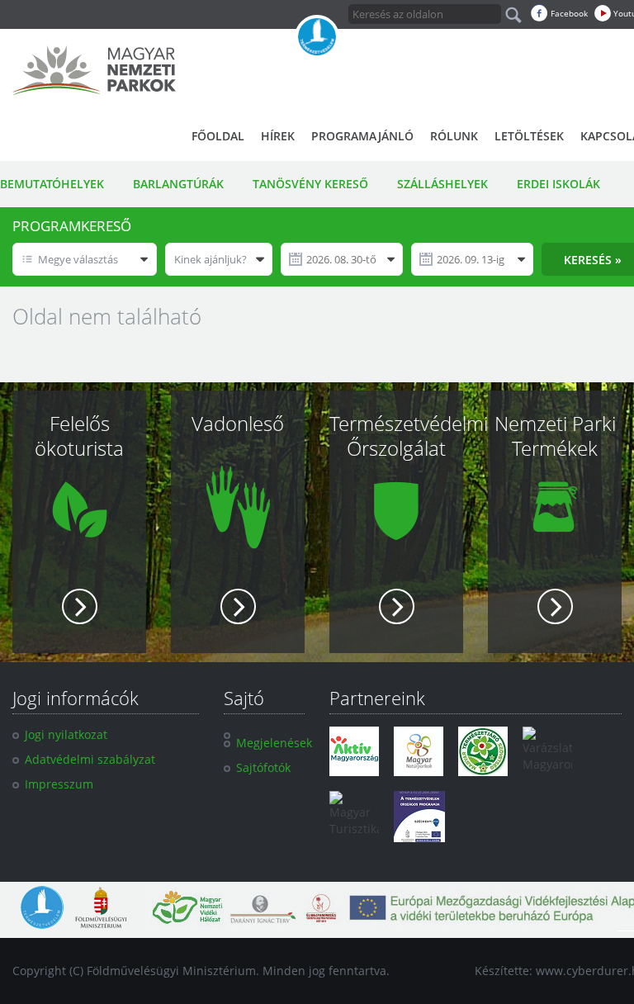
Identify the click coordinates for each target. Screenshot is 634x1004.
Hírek (278, 136)
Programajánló (362, 136)
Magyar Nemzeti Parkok (94, 70)
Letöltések (529, 136)
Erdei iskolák (558, 184)
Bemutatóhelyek (52, 184)
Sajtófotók (263, 767)
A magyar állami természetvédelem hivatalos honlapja (317, 37)
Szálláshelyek (442, 184)
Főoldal (218, 136)
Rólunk (454, 136)
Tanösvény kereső (310, 184)
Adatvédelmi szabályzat (90, 759)
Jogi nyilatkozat (66, 734)
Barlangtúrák (178, 184)
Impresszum (59, 784)
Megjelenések (274, 743)
